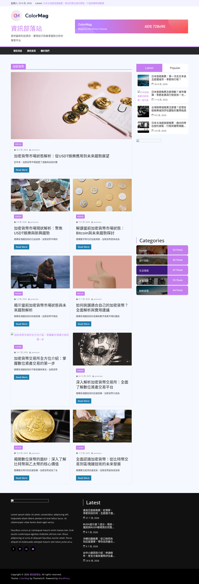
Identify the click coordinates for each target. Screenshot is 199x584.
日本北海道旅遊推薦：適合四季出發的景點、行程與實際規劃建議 (168, 124)
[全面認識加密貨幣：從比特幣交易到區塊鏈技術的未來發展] (102, 426)
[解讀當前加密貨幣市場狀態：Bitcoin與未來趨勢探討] (102, 195)
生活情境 (18, 347)
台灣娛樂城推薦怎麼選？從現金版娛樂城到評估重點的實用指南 (168, 109)
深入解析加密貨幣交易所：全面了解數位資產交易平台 (102, 384)
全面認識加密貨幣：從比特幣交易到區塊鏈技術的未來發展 (102, 461)
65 (178, 259)
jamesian (35, 149)
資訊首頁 (31, 50)
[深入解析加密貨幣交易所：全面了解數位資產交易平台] (102, 349)
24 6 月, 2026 (92, 560)
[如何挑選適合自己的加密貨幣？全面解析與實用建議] (102, 272)
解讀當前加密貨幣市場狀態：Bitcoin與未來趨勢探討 (100, 230)
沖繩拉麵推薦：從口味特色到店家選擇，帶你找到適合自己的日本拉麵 (98, 540)
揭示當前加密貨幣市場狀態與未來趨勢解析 (40, 308)
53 (178, 249)
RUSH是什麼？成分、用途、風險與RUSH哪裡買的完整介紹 (99, 526)
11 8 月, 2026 (161, 99)
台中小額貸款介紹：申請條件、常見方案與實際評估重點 (98, 554)
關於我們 (45, 50)
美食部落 (18, 293)
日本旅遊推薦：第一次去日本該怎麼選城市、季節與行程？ (168, 78)
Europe (143, 250)
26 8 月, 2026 (161, 84)
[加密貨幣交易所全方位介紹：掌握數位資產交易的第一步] (40, 337)
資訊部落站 (26, 28)
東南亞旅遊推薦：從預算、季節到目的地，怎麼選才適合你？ (98, 512)
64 (178, 290)
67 (178, 269)
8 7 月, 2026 (92, 532)
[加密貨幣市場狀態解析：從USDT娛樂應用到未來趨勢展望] (71, 105)
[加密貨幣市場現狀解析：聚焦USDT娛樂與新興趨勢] (40, 195)
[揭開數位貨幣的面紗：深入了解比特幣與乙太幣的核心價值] (40, 426)
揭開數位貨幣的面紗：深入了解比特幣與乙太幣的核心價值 (40, 461)
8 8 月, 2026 (160, 115)
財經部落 (18, 216)
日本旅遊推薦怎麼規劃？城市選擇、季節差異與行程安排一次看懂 (168, 93)
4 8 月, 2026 (160, 130)
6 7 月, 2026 (92, 546)
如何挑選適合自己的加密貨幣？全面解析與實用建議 (102, 308)
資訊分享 (18, 144)
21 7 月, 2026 (92, 517)
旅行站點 (18, 448)
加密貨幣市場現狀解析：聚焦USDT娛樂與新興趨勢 (38, 230)
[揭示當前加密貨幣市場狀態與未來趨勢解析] (40, 272)
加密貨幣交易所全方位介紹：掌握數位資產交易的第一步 (40, 361)
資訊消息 (17, 50)
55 (178, 280)
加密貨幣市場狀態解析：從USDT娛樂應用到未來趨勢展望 (61, 155)
